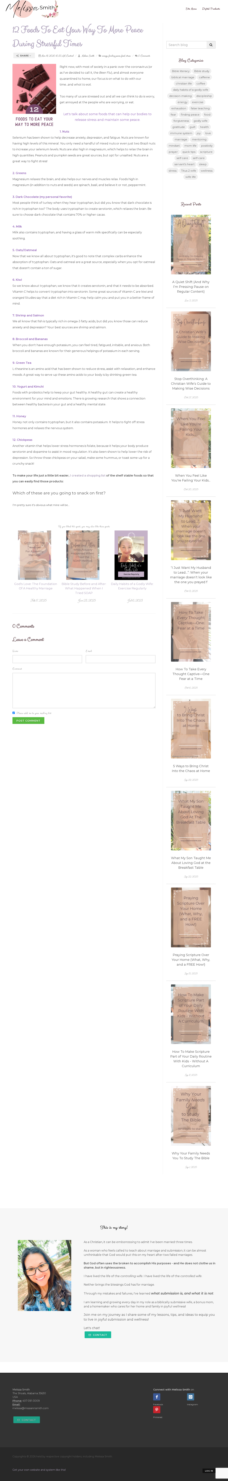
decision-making (180, 96)
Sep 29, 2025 (191, 780)
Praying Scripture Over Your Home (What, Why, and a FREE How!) (191, 960)
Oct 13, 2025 (191, 591)
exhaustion (178, 108)
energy (104, 56)
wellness (207, 170)
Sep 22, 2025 (191, 876)
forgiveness (181, 120)
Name (15, 651)
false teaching (200, 108)
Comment (17, 669)
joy (199, 133)
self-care (199, 158)
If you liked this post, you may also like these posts (84, 526)
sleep (203, 164)
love (208, 133)
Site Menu (191, 9)
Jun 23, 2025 (86, 600)
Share (24, 55)
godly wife (201, 120)
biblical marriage (182, 77)
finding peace (114, 56)
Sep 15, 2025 (190, 973)
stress (128, 56)
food (123, 56)
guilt (192, 127)
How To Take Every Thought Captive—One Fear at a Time (190, 674)
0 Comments (144, 56)
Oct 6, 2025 (191, 688)
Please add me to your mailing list (33, 713)
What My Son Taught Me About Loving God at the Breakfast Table (191, 863)
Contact (99, 1335)
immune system (181, 133)
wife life (190, 177)
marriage (181, 139)
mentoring (199, 139)
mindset (174, 145)
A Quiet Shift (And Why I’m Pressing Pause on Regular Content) (190, 287)
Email (89, 651)
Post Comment (28, 720)
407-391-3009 (31, 1400)
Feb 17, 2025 (38, 600)
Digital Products (211, 9)
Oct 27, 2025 (191, 397)
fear (173, 114)
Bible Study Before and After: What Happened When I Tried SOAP (84, 588)
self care (182, 158)
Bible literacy (181, 71)
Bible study (201, 71)
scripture (206, 152)
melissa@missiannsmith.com (30, 1408)
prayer (173, 152)
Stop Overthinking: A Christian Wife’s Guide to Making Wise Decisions (191, 383)
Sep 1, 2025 (191, 1167)
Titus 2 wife (188, 170)
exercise (197, 102)
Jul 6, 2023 (134, 600)
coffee (200, 83)
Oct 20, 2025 (191, 489)
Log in (209, 1471)
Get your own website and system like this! (39, 1469)
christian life (184, 83)
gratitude (178, 127)
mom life (190, 145)
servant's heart (184, 164)
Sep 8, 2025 (191, 1075)
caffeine (204, 77)
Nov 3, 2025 (191, 300)
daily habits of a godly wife (190, 89)
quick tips (188, 152)
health (204, 127)
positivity (207, 145)
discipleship (204, 96)
